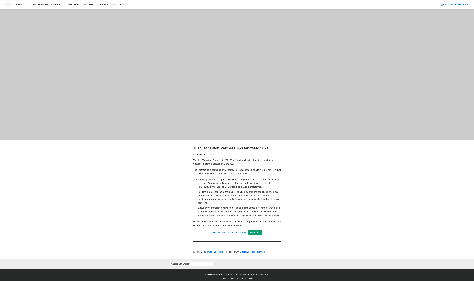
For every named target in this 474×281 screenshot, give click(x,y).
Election (243, 252)
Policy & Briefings (215, 252)
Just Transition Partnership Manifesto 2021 (229, 232)
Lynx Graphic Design (261, 274)
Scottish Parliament (256, 252)
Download (254, 232)
